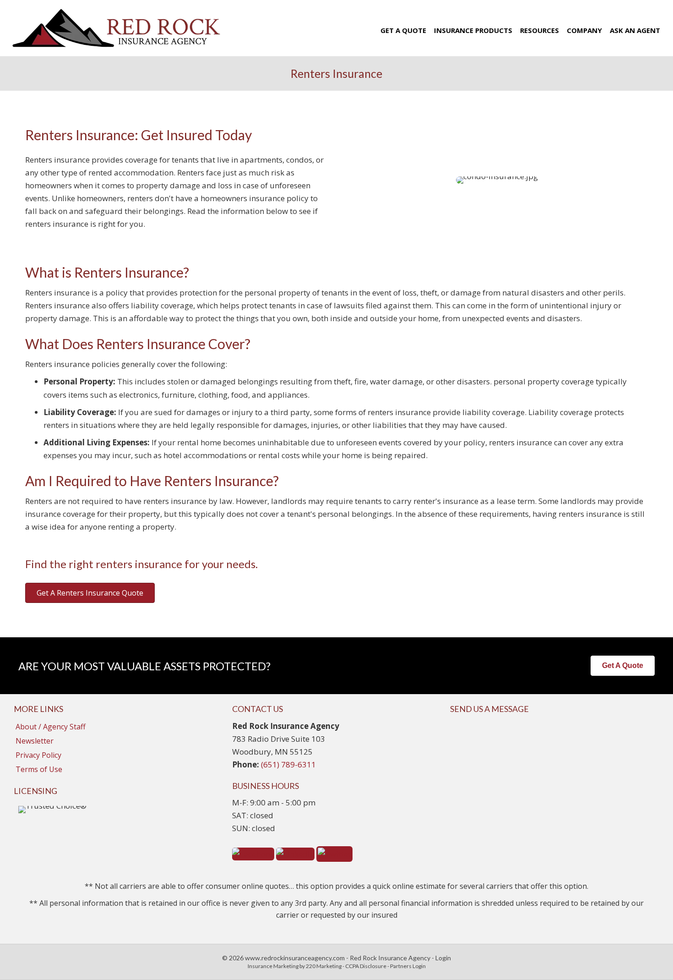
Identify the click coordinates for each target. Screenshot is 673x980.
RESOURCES (539, 30)
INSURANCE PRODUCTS (473, 30)
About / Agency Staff (51, 727)
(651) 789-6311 (288, 764)
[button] (90, 593)
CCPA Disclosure (365, 966)
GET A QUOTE (403, 30)
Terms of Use (39, 769)
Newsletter (35, 741)
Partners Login (408, 966)
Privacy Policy (38, 755)
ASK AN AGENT (635, 30)
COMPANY (584, 30)
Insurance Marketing (273, 966)
